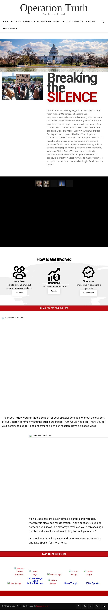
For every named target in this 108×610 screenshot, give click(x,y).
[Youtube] (103, 606)
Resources (28, 22)
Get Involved (43, 22)
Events (56, 22)
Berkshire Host (42, 606)
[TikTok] (90, 606)
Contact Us (78, 22)
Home (5, 22)
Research (15, 22)
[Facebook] (78, 606)
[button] (102, 21)
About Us (66, 22)
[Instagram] (84, 606)
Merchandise (9, 28)
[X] (97, 606)
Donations (91, 22)
